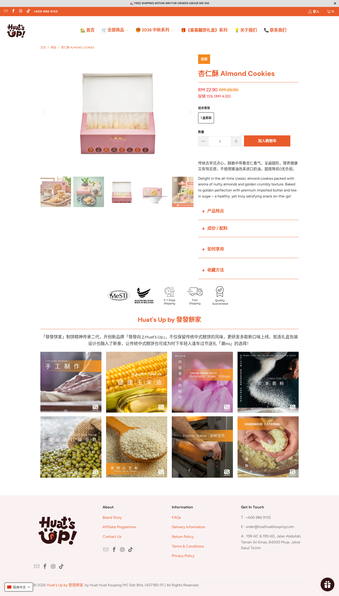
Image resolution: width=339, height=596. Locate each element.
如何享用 (215, 249)
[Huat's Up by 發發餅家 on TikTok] (28, 11)
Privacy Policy (183, 556)
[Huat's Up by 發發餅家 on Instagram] (20, 11)
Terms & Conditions (188, 546)
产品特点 (215, 211)
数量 (201, 132)
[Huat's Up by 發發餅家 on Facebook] (13, 11)
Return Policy (183, 536)
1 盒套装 (206, 117)
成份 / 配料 (217, 228)
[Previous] (44, 112)
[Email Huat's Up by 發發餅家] (5, 11)
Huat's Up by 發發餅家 (65, 585)
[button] (115, 30)
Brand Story (112, 517)
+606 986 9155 (46, 11)
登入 (316, 11)
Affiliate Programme (119, 527)
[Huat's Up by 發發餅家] (16, 30)
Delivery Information (188, 527)
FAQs (176, 517)
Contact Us (112, 536)
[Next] (190, 112)
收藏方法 (215, 270)
